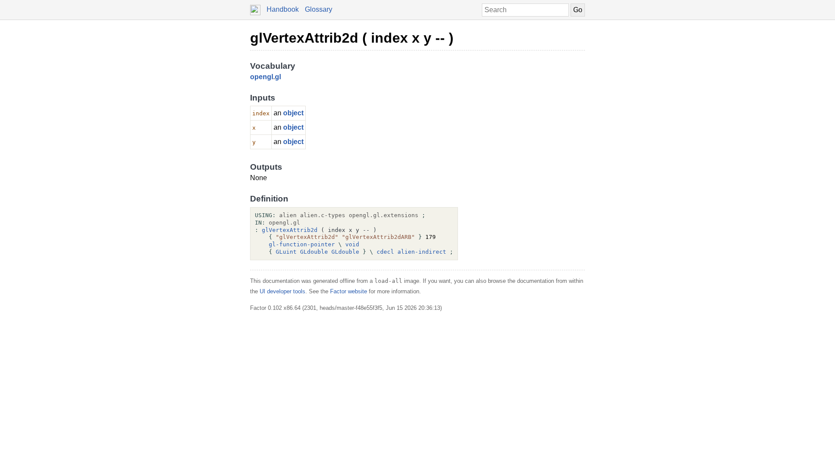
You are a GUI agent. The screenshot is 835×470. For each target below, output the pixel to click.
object (293, 113)
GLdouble (314, 251)
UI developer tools (282, 291)
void (352, 244)
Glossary (318, 9)
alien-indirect (421, 251)
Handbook (283, 9)
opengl (261, 77)
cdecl (385, 251)
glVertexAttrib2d (289, 230)
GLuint (286, 251)
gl (278, 77)
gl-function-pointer (302, 244)
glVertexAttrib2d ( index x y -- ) (352, 38)
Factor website (348, 291)
